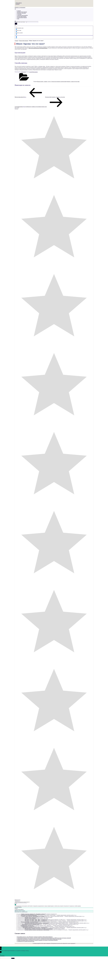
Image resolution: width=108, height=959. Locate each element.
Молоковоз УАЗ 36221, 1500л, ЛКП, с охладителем (36, 919)
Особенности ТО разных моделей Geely (25, 941)
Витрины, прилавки (21, 13)
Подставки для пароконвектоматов (29, 915)
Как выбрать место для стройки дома (30, 924)
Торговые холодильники (22, 15)
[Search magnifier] (16, 24)
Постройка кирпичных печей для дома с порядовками (36, 923)
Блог (18, 18)
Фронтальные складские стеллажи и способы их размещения (38, 928)
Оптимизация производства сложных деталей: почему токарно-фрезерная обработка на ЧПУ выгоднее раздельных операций (44, 937)
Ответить (2, 955)
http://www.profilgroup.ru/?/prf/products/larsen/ (38, 47)
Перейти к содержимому (20, 7)
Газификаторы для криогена (27, 925)
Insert (13, 958)
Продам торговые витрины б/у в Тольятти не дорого (33, 914)
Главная (19, 10)
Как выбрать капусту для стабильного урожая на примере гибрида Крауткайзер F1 (35, 936)
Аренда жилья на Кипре (30, 918)
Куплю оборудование (21, 16)
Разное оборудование (23, 40)
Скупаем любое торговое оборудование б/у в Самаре (32, 916)
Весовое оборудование (22, 11)
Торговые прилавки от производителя (29, 921)
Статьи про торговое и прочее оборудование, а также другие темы (65, 81)
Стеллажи (19, 14)
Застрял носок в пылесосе (30, 917)
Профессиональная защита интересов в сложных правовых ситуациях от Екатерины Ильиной (37, 940)
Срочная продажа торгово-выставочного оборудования (37, 929)
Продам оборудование (22, 17)
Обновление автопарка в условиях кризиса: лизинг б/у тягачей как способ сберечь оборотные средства (39, 939)
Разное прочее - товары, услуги (44, 81)
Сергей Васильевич (33, 71)
